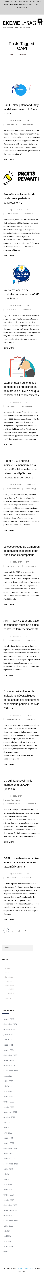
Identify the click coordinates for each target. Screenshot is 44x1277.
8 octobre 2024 (12, 125)
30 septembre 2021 (14, 640)
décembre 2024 (10, 1024)
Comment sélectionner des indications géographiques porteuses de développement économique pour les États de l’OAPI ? (21, 700)
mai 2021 (7, 1179)
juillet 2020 (8, 1226)
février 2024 (9, 1050)
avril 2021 (8, 1184)
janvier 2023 (9, 1107)
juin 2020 (7, 1231)
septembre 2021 (11, 1163)
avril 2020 (8, 1241)
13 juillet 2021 (12, 878)
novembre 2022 (10, 1112)
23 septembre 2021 (14, 719)
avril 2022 (8, 1133)
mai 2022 (7, 1127)
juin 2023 (7, 1086)
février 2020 (9, 1251)
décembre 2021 (10, 1148)
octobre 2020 (9, 1215)
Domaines (9, 977)
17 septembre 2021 (14, 804)
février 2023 (9, 1101)
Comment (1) (26, 310)
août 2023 (8, 1076)
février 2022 (9, 1143)
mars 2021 (8, 1189)
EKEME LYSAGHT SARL (25, 1268)
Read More (9, 159)
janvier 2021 (9, 1200)
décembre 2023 (10, 1055)
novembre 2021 (10, 1153)
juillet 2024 (8, 1034)
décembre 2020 (10, 1205)
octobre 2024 (9, 1029)
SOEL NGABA (17, 120)
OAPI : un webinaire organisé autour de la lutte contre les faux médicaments (21, 862)
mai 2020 (7, 1236)
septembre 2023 (11, 1070)
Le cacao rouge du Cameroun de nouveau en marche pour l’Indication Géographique (22, 550)
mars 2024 (8, 1045)
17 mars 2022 (11, 406)
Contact (8, 999)
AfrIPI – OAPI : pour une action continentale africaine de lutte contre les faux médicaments (22, 625)
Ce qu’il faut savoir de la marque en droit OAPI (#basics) (18, 784)
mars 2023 (8, 1096)
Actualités (11, 989)
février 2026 (9, 1019)
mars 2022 (8, 1138)
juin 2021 (7, 1174)
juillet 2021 (8, 1169)
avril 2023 (8, 1091)
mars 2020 (8, 1246)
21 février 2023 (12, 214)
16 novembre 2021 (13, 489)
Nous (7, 972)
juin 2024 (7, 1039)
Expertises (9, 981)
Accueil (7, 968)
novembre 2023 (10, 1060)
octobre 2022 (9, 1117)
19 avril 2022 (11, 310)
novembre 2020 (10, 1210)
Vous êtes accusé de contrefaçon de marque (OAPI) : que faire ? (22, 294)
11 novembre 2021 (13, 566)
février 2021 (9, 1195)
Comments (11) (31, 804)
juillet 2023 (8, 1081)
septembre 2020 (11, 1220)
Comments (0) (28, 125)
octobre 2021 (9, 1158)
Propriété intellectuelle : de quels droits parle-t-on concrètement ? (19, 198)
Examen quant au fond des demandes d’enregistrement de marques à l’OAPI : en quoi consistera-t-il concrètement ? (21, 389)
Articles (11, 993)
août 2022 (8, 1122)
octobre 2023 (9, 1065)
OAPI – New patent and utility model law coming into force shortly (21, 109)
